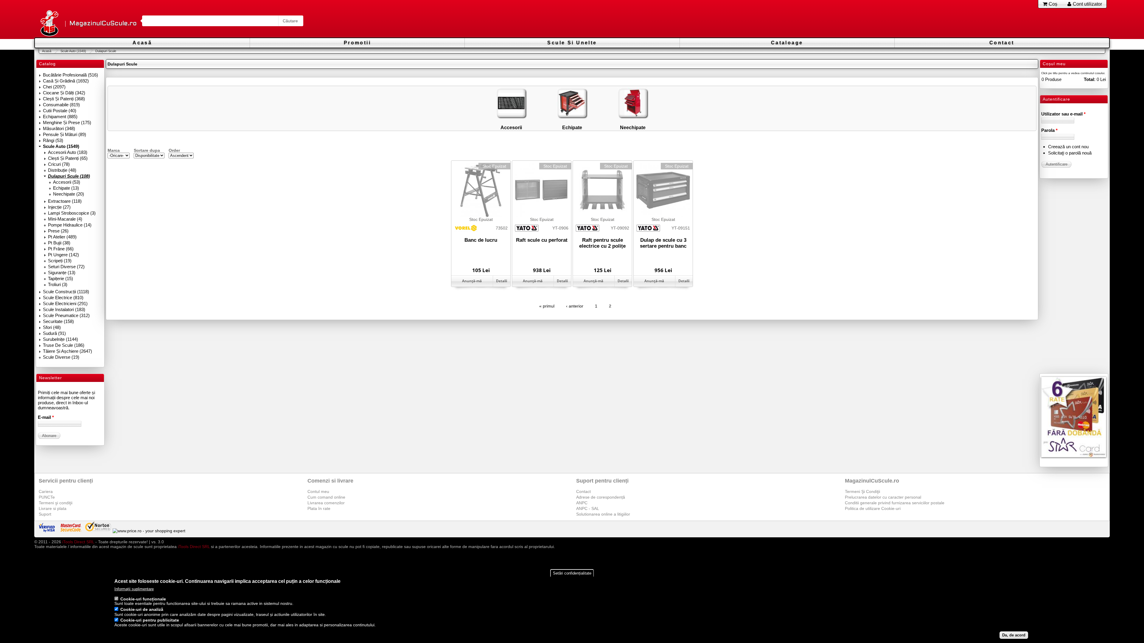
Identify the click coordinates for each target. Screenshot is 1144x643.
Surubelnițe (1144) (60, 339)
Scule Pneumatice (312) (66, 315)
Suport (45, 514)
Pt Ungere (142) (63, 254)
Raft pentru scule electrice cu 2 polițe (602, 243)
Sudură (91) (54, 333)
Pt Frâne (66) (61, 248)
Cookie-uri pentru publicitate (149, 620)
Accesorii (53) (66, 182)
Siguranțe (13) (61, 272)
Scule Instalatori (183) (64, 309)
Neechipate (633, 127)
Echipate (572, 127)
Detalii (501, 280)
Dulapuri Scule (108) (69, 176)
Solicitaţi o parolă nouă (1070, 152)
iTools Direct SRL (78, 541)
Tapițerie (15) (60, 278)
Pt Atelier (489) (62, 236)
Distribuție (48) (62, 170)
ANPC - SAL (587, 508)
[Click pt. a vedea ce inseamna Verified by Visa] (47, 530)
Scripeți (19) (60, 260)
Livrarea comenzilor (326, 502)
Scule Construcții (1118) (66, 291)
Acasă (142, 42)
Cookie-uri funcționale (143, 599)
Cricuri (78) (59, 164)
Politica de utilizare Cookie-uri (873, 508)
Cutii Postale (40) (59, 110)
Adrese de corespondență (600, 497)
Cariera (46, 491)
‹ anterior (574, 306)
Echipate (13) (66, 188)
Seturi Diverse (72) (66, 266)
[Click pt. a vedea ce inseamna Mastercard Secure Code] (71, 530)
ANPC (581, 502)
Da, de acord (1013, 635)
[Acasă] (49, 23)
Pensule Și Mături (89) (64, 134)
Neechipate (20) (68, 193)
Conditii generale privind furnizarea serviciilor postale (894, 502)
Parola (1049, 130)
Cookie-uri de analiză (141, 609)
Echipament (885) (60, 116)
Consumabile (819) (61, 104)
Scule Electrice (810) (63, 297)
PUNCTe (47, 497)
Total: (1089, 79)
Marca (114, 150)
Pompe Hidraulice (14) (69, 224)
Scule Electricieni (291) (65, 303)
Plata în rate (318, 508)
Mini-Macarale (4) (65, 218)
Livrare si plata (52, 508)
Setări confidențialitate (572, 573)
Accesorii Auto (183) (67, 152)
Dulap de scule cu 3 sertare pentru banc (663, 243)
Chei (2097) (54, 86)
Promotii (357, 42)
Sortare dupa (147, 150)
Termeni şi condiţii (55, 502)
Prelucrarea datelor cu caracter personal (883, 497)
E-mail (46, 417)
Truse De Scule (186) (63, 345)
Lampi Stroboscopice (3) (72, 213)
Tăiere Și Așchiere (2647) (67, 351)
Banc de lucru (480, 240)
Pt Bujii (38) (59, 242)
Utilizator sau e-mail (1063, 113)
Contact (1001, 42)
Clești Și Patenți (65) (68, 158)
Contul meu (318, 491)
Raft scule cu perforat (542, 240)
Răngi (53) (53, 140)
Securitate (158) (58, 321)
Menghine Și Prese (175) (67, 122)
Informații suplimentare (134, 589)
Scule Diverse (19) (61, 357)
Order (174, 150)
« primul (546, 306)
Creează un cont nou (1068, 146)
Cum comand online (326, 497)
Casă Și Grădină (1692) (66, 80)
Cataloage (787, 42)
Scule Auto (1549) (73, 51)
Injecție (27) (59, 207)
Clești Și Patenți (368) (64, 98)
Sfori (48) (52, 327)
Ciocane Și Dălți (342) (64, 92)
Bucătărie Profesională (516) (70, 74)
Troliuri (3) (57, 284)
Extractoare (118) (65, 201)
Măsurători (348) (59, 128)
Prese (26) (58, 230)
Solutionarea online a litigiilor (603, 514)
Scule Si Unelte (572, 42)
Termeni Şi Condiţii (862, 491)
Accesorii (511, 127)
